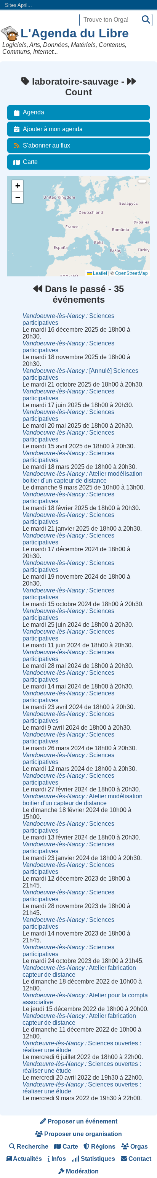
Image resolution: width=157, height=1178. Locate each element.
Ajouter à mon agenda (53, 129)
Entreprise (22, 234)
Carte (30, 162)
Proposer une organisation (82, 1134)
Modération (81, 1171)
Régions (102, 1146)
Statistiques (97, 1159)
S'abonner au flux (46, 145)
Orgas (138, 1146)
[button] (17, 186)
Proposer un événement (81, 1121)
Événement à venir (31, 192)
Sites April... (18, 5)
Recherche (31, 1146)
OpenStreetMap (131, 273)
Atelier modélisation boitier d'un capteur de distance (82, 477)
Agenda (33, 112)
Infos (58, 1159)
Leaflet (99, 273)
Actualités (27, 1159)
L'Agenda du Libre (75, 33)
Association (24, 213)
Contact (139, 1159)
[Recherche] (146, 20)
